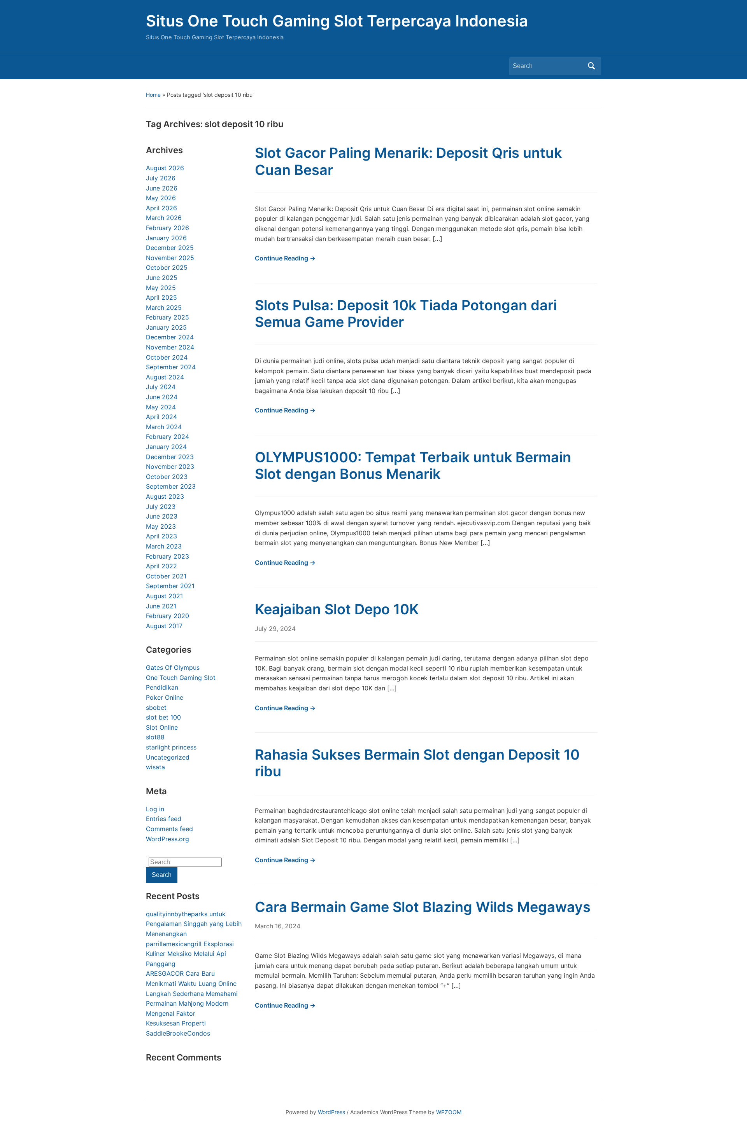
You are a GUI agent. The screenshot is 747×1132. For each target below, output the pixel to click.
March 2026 (164, 218)
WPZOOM (448, 1112)
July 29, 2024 (275, 628)
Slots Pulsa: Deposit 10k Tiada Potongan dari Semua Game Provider (406, 313)
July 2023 (160, 506)
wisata (155, 767)
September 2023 (171, 486)
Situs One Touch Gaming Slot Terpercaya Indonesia (337, 20)
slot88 (155, 737)
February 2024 (167, 436)
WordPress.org (167, 839)
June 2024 (161, 397)
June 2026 (161, 188)
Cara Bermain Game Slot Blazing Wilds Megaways (423, 906)
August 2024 (165, 377)
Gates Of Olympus (173, 667)
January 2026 (166, 238)
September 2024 (171, 367)
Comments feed (169, 829)
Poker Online (164, 697)
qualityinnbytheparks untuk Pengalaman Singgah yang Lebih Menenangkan (194, 924)
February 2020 (167, 616)
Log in (155, 809)
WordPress (331, 1112)
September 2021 (170, 586)
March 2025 (164, 307)
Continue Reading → (285, 258)
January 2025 (166, 327)
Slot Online (162, 727)
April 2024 (161, 417)
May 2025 (161, 288)
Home (153, 94)
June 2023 (161, 516)
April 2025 (161, 297)
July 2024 (160, 387)
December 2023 (170, 457)
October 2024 (167, 357)
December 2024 (170, 337)
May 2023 (161, 526)
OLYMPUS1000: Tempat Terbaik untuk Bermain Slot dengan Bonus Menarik (413, 465)
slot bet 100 (163, 717)
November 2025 (170, 258)
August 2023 (165, 496)
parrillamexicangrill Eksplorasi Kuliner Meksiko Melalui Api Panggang (190, 954)
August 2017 (164, 626)
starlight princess (171, 747)
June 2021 (161, 606)
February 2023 (167, 556)
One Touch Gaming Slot (181, 677)
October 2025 (167, 267)
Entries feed (163, 819)
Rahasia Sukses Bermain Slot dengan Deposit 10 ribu (417, 763)
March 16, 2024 (277, 926)
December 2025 (170, 248)
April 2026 (161, 208)
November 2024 (170, 347)
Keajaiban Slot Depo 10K (337, 609)
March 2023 (164, 546)
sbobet (156, 707)
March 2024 (164, 427)
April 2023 (161, 536)
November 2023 (170, 466)
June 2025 (161, 277)
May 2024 (161, 407)
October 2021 (166, 576)
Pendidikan (162, 687)
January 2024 (166, 447)
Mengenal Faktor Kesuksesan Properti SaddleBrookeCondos (178, 1023)
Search (591, 66)
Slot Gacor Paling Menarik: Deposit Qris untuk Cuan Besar (408, 161)
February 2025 (167, 317)
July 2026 (160, 178)
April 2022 (161, 566)
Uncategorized (167, 757)
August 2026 (165, 168)
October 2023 (167, 476)
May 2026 (161, 198)
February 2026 (167, 228)
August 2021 (164, 596)
